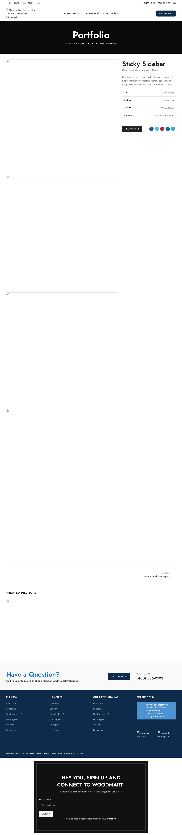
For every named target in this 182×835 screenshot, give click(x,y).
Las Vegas (11, 730)
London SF (11, 708)
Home (68, 43)
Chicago (10, 724)
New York (11, 703)
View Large (58, 601)
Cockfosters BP (14, 714)
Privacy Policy (108, 818)
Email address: (46, 799)
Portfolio (79, 43)
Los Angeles (12, 719)
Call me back (166, 13)
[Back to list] (91, 575)
